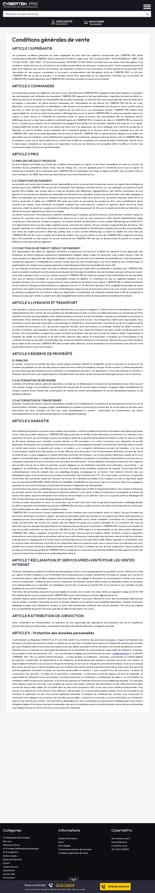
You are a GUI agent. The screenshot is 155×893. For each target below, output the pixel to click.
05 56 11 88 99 (65, 885)
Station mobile (10, 855)
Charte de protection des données (75, 849)
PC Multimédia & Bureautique (16, 837)
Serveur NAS (9, 874)
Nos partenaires (119, 842)
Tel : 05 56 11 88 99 (120, 849)
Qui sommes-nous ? (120, 838)
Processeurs (9, 877)
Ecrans (6, 863)
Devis (61, 842)
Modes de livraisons (68, 838)
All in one (7, 841)
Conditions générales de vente (73, 853)
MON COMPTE (64, 21)
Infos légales (64, 845)
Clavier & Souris (10, 866)
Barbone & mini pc (11, 845)
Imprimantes (9, 870)
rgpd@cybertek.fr (120, 653)
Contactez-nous (119, 845)
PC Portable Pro (10, 852)
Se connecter (61, 24)
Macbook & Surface (12, 859)
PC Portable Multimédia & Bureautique (21, 848)
